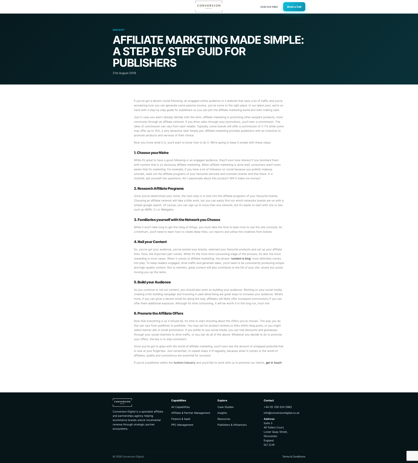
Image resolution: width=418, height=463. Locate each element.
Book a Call (294, 6)
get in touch (273, 362)
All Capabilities (180, 407)
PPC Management (182, 424)
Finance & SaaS (180, 419)
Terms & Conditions (293, 456)
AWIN (148, 209)
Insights (222, 412)
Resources (223, 419)
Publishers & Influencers (232, 424)
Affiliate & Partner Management (190, 412)
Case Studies (225, 407)
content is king (241, 258)
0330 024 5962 (269, 6)
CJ (155, 209)
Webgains (167, 209)
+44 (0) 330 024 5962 (278, 407)
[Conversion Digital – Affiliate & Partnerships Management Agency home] (209, 6)
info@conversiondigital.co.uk (281, 412)
